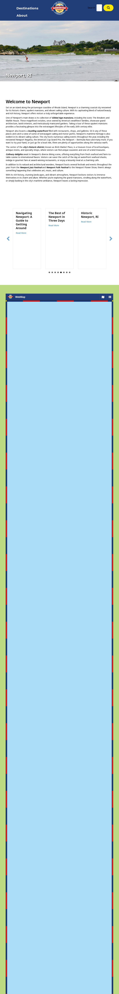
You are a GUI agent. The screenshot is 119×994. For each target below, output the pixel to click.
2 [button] (52, 272)
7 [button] (66, 272)
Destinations (27, 8)
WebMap (20, 297)
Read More (21, 225)
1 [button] (49, 272)
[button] (108, 7)
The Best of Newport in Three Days (24, 216)
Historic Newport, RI (57, 215)
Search (91, 7)
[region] (59, 587)
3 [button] (55, 272)
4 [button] (58, 272)
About (22, 15)
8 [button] (69, 272)
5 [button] (61, 272)
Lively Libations (87, 215)
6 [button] (64, 272)
